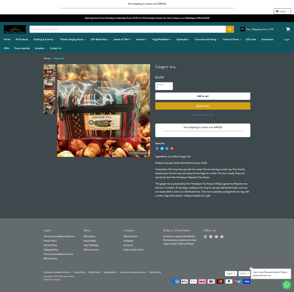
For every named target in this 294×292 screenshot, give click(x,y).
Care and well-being (206, 39)
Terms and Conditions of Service (59, 236)
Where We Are (130, 236)
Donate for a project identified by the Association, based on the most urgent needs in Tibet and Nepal (179, 240)
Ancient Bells (90, 240)
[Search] (230, 29)
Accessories (267, 39)
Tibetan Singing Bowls (72, 39)
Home (7, 39)
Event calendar (22, 48)
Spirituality (182, 39)
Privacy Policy (50, 240)
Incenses (141, 39)
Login (286, 39)
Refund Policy (50, 245)
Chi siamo (128, 245)
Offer (6, 48)
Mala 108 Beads (91, 245)
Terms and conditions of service (59, 254)
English (229, 273)
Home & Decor (231, 39)
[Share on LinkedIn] (167, 148)
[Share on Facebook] (157, 148)
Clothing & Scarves (43, 39)
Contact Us (55, 48)
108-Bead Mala (98, 39)
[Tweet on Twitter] (162, 148)
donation (40, 48)
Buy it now (203, 106)
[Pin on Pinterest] (172, 148)
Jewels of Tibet (122, 39)
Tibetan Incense (91, 249)
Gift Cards (251, 39)
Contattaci (128, 240)
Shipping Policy (51, 249)
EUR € (243, 273)
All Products (22, 39)
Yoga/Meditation (161, 39)
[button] (282, 11)
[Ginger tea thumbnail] (49, 70)
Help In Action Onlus (133, 249)
